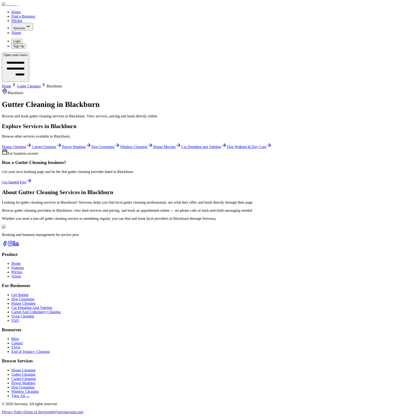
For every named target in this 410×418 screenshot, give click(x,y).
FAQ (15, 320)
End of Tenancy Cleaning (30, 352)
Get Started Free (14, 182)
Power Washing (23, 383)
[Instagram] (10, 245)
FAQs (15, 347)
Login (17, 41)
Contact (17, 343)
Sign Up (18, 46)
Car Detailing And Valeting (31, 308)
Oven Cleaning (22, 316)
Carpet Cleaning (23, 379)
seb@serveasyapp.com (66, 412)
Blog (15, 339)
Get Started (19, 295)
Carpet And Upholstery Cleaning (36, 312)
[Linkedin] (16, 245)
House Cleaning (23, 303)
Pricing (16, 21)
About (16, 33)
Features (17, 268)
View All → (20, 396)
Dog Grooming (22, 299)
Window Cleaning (25, 391)
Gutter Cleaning (29, 86)
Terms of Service (36, 412)
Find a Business (23, 16)
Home (16, 12)
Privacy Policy (13, 412)
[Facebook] (5, 245)
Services (19, 28)
